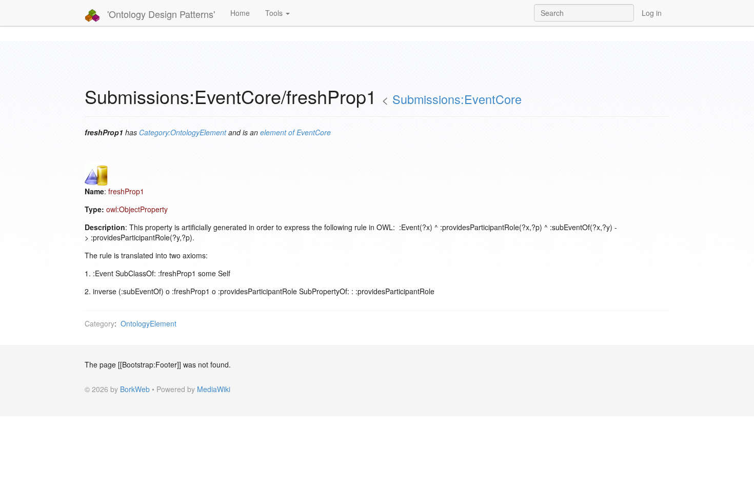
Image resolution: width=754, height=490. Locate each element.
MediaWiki (213, 389)
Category (99, 323)
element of (277, 132)
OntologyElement (148, 323)
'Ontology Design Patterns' (160, 14)
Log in (652, 13)
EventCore (313, 132)
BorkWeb (135, 389)
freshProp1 (126, 191)
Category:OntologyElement (182, 132)
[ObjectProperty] (96, 173)
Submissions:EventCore (457, 99)
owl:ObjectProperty (137, 209)
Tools (275, 13)
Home (240, 13)
